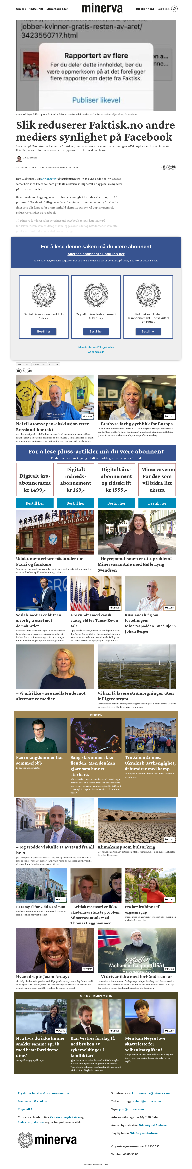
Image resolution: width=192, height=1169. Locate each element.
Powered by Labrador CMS (96, 1164)
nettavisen (39, 364)
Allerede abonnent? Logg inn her (96, 254)
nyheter (53, 364)
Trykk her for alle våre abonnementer (43, 1093)
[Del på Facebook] (164, 167)
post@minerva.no (131, 1109)
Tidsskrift (36, 8)
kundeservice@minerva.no (151, 1093)
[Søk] (174, 9)
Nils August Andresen (154, 1125)
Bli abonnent (145, 8)
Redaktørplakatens (31, 1122)
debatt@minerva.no (147, 1101)
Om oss (21, 8)
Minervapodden (57, 8)
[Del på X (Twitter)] (168, 167)
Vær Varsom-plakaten (65, 1117)
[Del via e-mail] (173, 167)
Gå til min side (96, 351)
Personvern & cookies (33, 1101)
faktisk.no (23, 364)
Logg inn (164, 8)
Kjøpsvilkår (26, 1109)
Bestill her (43, 331)
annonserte (49, 178)
